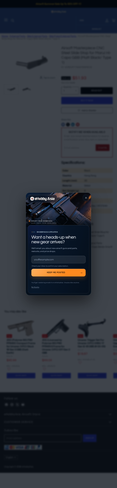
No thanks (35, 287)
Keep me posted (56, 272)
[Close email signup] (86, 198)
